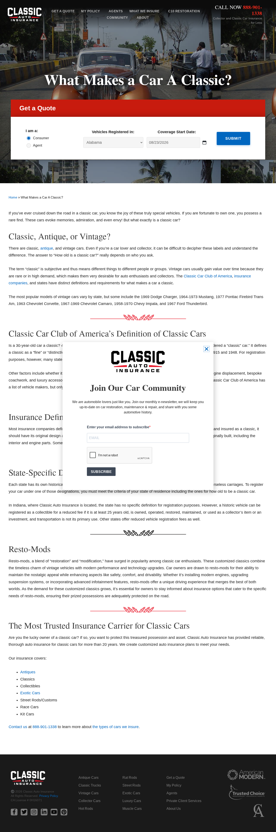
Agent (37, 145)
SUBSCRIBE (101, 472)
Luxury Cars (131, 801)
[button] (206, 349)
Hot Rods (85, 808)
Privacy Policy (48, 796)
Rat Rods (129, 777)
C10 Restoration (184, 11)
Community (117, 17)
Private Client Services (183, 801)
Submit (233, 138)
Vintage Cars (88, 793)
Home (13, 197)
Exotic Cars (131, 793)
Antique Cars (88, 777)
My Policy (90, 11)
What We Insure (144, 11)
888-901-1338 (252, 10)
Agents (116, 11)
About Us (173, 808)
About (143, 17)
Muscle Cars (132, 808)
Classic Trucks (89, 785)
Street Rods (131, 785)
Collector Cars (89, 801)
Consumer (41, 138)
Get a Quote (63, 11)
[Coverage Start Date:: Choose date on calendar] (204, 142)
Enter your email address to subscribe (118, 427)
